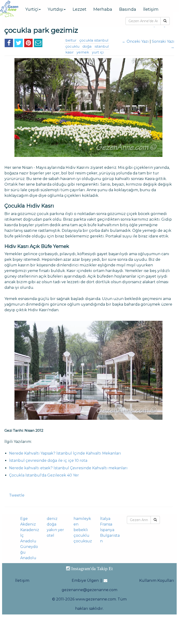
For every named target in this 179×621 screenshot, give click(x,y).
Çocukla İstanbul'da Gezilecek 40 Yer (44, 475)
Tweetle (16, 495)
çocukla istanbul (93, 40)
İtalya (105, 518)
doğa (86, 46)
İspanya (107, 530)
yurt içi (98, 52)
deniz (52, 518)
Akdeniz (28, 524)
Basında (127, 9)
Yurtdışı (55, 9)
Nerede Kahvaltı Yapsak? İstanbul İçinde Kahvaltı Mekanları (65, 453)
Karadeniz (29, 530)
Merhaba (102, 9)
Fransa (106, 524)
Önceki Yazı (135, 41)
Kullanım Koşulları (156, 580)
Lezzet (79, 9)
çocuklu (72, 46)
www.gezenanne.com (95, 599)
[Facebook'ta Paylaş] (8, 44)
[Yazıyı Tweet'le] (18, 44)
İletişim (151, 9)
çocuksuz (83, 541)
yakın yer (55, 530)
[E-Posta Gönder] (38, 44)
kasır (69, 52)
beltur (70, 40)
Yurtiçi (31, 9)
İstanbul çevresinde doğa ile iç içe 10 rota (48, 460)
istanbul (102, 46)
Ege (24, 518)
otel (50, 535)
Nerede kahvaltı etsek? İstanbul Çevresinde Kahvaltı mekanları (68, 468)
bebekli (81, 530)
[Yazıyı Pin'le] (28, 44)
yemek (83, 52)
